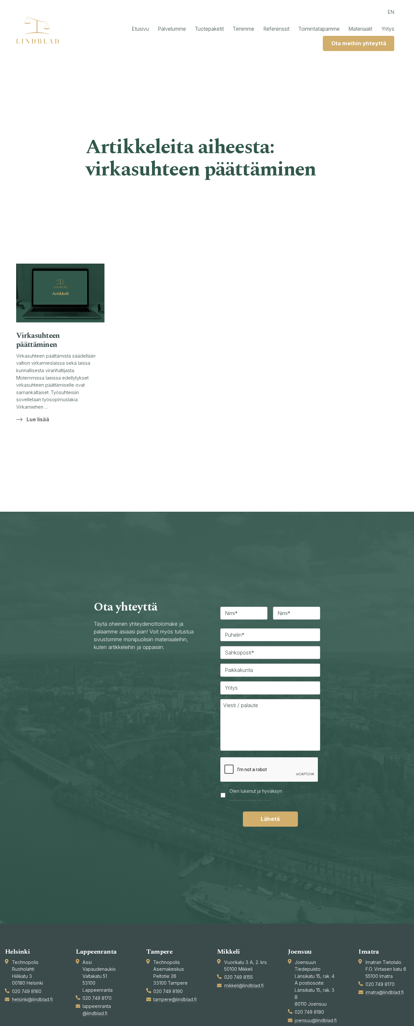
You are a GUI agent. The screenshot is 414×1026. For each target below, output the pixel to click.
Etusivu (140, 29)
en (390, 12)
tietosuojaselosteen (250, 797)
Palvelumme (172, 29)
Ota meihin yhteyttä (358, 43)
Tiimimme (243, 29)
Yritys (387, 29)
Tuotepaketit (209, 29)
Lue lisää (38, 419)
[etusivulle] (40, 30)
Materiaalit (360, 29)
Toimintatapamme (319, 29)
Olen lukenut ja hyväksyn (255, 794)
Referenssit (276, 29)
